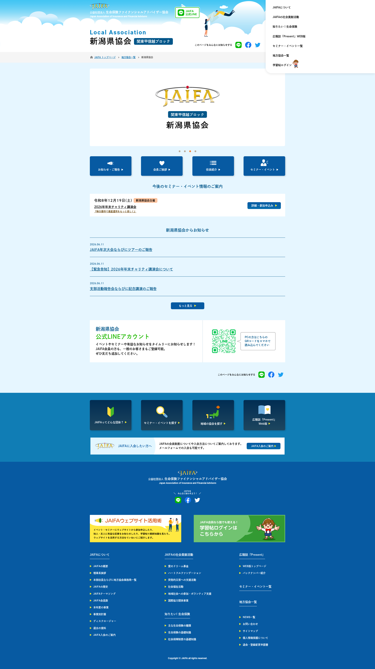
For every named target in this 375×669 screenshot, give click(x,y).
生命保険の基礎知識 (179, 632)
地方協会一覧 (281, 55)
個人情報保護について (255, 638)
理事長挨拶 (99, 573)
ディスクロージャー (104, 621)
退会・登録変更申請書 (255, 644)
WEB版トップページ (254, 566)
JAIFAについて (282, 7)
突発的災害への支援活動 (182, 580)
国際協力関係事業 (178, 600)
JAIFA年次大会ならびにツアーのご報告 (121, 249)
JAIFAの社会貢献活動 (286, 17)
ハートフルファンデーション (184, 573)
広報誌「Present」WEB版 (289, 36)
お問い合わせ (250, 624)
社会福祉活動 (175, 586)
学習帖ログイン (282, 65)
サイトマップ (250, 631)
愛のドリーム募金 (178, 566)
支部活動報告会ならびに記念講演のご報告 (123, 288)
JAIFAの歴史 (100, 586)
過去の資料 (99, 628)
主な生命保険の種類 (179, 625)
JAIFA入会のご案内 (104, 635)
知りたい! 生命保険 (177, 614)
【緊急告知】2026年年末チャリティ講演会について (131, 269)
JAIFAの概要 (100, 566)
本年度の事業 (101, 607)
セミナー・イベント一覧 (288, 46)
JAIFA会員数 (100, 600)
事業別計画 (99, 614)
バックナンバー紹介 (254, 573)
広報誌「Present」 (252, 554)
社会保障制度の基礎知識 (182, 639)
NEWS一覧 (249, 617)
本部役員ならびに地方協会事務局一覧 (115, 580)
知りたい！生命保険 (285, 26)
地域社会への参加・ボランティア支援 (189, 593)
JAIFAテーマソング (104, 593)
